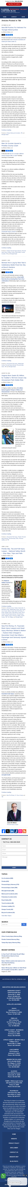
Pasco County (20, 795)
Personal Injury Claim (13, 538)
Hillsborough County (14, 609)
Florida (8, 133)
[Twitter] (8, 831)
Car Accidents (7, 878)
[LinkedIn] (12, 831)
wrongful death (6, 774)
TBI (21, 133)
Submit (14, 867)
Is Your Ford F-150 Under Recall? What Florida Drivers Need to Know (13, 955)
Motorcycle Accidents (15, 133)
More (23, 16)
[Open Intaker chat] (10, 1186)
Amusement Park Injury (12, 363)
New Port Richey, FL (19, 611)
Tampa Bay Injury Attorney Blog (11, 942)
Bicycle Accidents (8, 912)
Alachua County (10, 608)
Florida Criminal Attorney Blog (10, 939)
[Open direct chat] (24, 1175)
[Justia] (16, 831)
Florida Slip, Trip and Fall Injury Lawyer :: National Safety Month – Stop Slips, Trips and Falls (13, 551)
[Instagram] (20, 831)
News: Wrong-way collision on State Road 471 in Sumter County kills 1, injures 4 (14, 968)
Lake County (22, 609)
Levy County (4, 611)
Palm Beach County (16, 612)
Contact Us (7, 839)
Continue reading (6, 130)
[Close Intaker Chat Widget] (26, 1175)
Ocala (3, 612)
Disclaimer (14, 1147)
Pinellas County (11, 252)
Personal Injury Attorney (15, 250)
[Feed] (24, 831)
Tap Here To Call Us (14, 4)
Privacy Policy (14, 1143)
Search (23, 924)
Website (14, 1138)
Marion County (11, 611)
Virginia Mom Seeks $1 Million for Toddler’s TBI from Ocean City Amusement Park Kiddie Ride (14, 378)
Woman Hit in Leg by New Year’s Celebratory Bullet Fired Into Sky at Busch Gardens (14, 265)
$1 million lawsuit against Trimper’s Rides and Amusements (12, 389)
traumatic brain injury (8, 693)
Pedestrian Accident (9, 897)
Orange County (8, 612)
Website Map (14, 1156)
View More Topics (6, 915)
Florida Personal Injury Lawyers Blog (14, 11)
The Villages (10, 617)
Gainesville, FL (21, 608)
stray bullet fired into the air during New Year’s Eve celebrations (13, 279)
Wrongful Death (5, 134)
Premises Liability (16, 615)
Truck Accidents (8, 903)
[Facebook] (4, 831)
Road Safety (18, 252)
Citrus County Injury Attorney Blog (12, 936)
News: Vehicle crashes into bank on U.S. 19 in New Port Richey (13, 961)
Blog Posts (14, 1161)
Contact (14, 16)
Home (4, 16)
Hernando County (5, 609)
